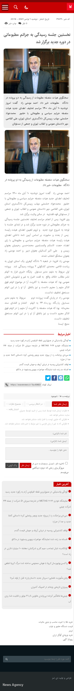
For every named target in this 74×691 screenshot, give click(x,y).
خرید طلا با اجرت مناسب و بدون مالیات (56, 622)
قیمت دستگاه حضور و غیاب (61, 626)
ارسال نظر (25, 465)
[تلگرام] (60, 378)
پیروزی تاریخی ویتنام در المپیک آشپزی (49, 587)
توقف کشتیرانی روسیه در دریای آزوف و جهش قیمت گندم (44, 364)
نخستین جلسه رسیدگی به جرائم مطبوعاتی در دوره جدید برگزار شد (37, 38)
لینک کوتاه (46, 384)
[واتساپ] (67, 378)
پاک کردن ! (12, 465)
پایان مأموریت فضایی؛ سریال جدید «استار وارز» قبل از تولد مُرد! (39, 578)
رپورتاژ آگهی (68, 639)
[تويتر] (48, 378)
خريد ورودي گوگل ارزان (63, 635)
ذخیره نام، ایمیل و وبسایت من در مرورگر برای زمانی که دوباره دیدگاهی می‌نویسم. (50, 468)
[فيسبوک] (54, 378)
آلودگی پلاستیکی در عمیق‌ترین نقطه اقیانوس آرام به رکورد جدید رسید (39, 340)
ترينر (71, 630)
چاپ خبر (12, 23)
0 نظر (24, 23)
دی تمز (55, 678)
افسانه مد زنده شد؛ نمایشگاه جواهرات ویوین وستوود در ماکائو (42, 369)
